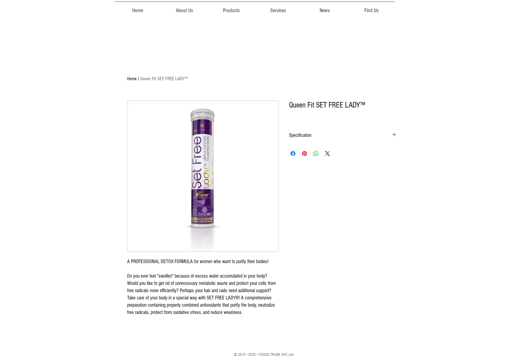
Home (132, 78)
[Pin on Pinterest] (304, 153)
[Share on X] (327, 153)
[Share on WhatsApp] (316, 153)
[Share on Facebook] (293, 153)
